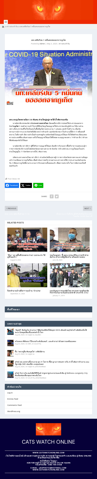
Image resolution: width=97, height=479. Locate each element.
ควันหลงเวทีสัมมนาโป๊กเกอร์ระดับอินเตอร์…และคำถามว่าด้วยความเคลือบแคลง (45, 341)
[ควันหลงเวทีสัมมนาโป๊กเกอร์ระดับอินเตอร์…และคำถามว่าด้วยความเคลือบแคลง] (10, 343)
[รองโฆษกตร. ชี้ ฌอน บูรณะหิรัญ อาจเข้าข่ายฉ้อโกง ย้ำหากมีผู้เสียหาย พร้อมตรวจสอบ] (70, 240)
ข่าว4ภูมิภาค (30, 335)
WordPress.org (13, 411)
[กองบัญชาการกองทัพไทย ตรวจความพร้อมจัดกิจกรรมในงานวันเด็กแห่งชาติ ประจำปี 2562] (70, 275)
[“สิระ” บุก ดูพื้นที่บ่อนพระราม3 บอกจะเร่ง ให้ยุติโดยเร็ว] (27, 240)
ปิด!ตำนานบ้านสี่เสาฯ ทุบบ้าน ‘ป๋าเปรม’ (24, 290)
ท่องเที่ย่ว (38, 335)
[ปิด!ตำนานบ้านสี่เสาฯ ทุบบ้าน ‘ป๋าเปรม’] (27, 275)
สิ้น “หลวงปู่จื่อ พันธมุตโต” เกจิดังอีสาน (30, 351)
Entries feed (12, 399)
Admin (42, 43)
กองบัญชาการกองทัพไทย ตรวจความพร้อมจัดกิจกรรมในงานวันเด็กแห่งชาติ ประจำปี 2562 (69, 291)
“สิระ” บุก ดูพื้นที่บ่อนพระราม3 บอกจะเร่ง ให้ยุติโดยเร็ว (26, 256)
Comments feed (14, 405)
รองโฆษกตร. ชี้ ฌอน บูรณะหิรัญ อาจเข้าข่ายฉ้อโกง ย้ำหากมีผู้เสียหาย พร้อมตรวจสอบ (69, 256)
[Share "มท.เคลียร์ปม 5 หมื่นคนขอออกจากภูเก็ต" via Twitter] (56, 196)
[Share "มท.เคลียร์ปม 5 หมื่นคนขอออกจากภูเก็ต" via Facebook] (51, 196)
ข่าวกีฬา (28, 344)
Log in (10, 392)
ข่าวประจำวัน (12, 26)
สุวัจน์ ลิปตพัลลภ (40, 367)
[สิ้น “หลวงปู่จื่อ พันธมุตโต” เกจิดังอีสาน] (10, 353)
